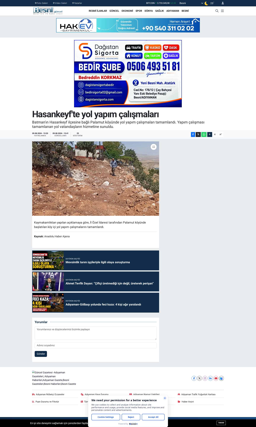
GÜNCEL (114, 10)
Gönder (41, 353)
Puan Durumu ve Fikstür (47, 401)
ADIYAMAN (172, 10)
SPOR (139, 10)
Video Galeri (61, 3)
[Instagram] (205, 378)
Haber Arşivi (188, 401)
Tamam (221, 423)
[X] (199, 378)
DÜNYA (149, 10)
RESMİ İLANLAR (98, 10)
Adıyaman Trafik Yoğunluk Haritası (198, 394)
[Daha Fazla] (209, 134)
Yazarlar (78, 3)
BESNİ (185, 10)
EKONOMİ (127, 10)
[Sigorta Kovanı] (128, 73)
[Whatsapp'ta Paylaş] (204, 134)
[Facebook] (194, 378)
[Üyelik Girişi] (221, 3)
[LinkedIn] (210, 378)
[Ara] (217, 11)
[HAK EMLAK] (128, 25)
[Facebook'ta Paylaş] (193, 134)
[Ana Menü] (222, 11)
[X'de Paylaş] (198, 134)
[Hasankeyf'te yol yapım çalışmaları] (95, 178)
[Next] (221, 378)
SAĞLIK (159, 10)
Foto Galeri (42, 3)
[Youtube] (215, 378)
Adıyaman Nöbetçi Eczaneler (50, 394)
